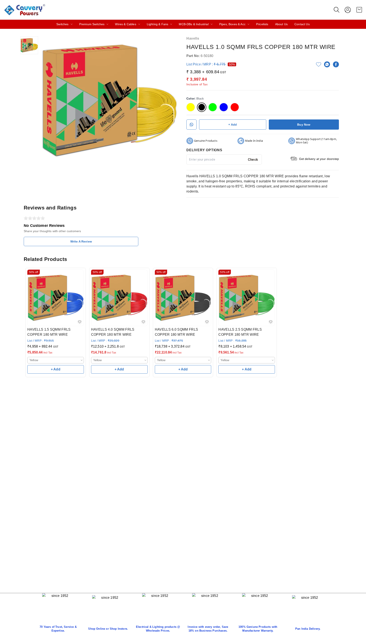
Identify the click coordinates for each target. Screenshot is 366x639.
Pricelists (262, 24)
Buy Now (303, 124)
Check (253, 160)
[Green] (212, 107)
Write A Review (81, 241)
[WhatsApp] (327, 64)
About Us (281, 24)
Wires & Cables (125, 24)
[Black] (201, 107)
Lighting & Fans (157, 24)
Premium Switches (92, 24)
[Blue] (223, 107)
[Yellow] (190, 107)
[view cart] (359, 10)
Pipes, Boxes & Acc (232, 24)
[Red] (234, 107)
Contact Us (302, 24)
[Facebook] (336, 64)
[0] (359, 10)
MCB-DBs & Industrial (193, 24)
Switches (62, 24)
